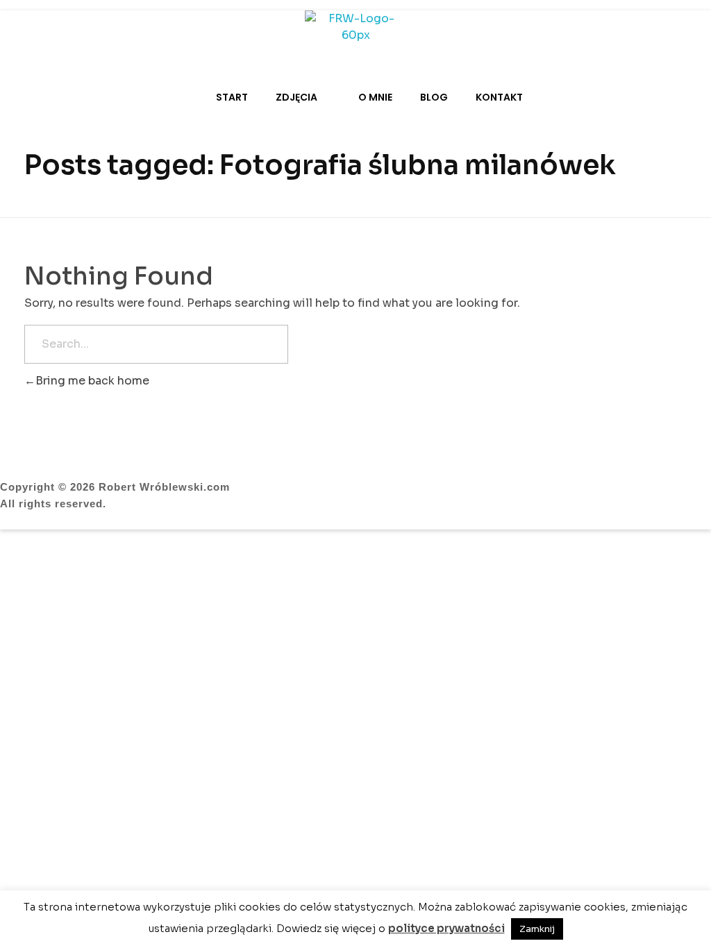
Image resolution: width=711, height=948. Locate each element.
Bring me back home (92, 380)
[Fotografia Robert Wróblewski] (355, 31)
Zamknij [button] (537, 929)
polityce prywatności (446, 928)
